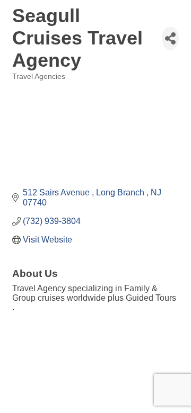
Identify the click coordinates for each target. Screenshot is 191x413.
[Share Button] (170, 38)
